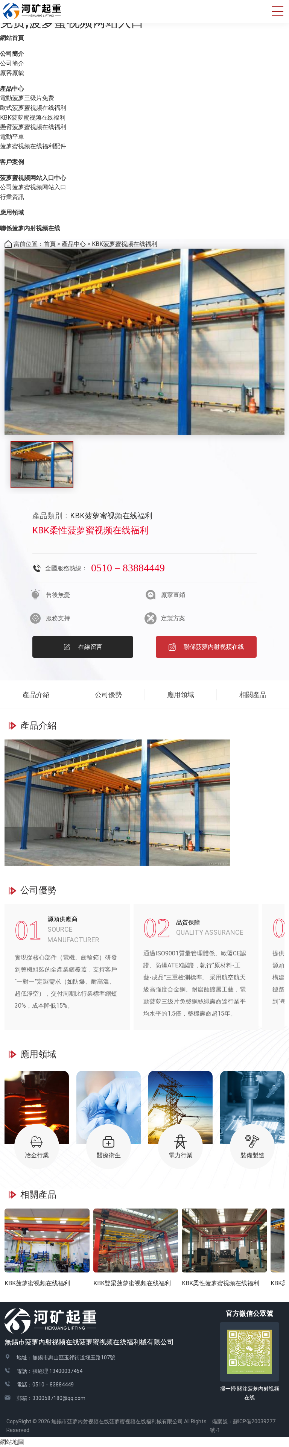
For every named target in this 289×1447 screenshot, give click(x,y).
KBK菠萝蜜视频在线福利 (32, 117)
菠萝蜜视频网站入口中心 (33, 177)
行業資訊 (12, 196)
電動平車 (12, 136)
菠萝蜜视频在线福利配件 (33, 146)
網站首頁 (12, 37)
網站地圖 (12, 1441)
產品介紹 (36, 694)
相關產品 (252, 694)
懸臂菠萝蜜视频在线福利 (33, 127)
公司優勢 (108, 694)
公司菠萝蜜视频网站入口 (33, 187)
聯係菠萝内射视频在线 (30, 228)
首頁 (50, 243)
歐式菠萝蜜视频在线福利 (33, 107)
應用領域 (12, 212)
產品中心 (12, 88)
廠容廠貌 (12, 72)
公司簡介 (12, 53)
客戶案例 (12, 162)
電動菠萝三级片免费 (27, 98)
